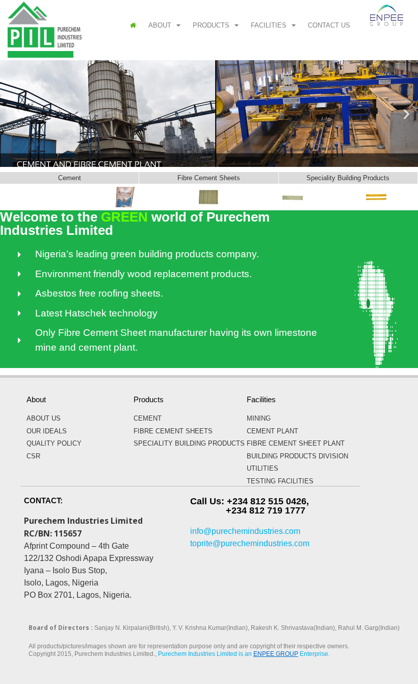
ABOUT (159, 25)
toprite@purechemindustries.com (249, 543)
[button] (11, 113)
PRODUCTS (211, 25)
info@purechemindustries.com (245, 531)
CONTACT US (329, 25)
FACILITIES (268, 25)
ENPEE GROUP (275, 653)
